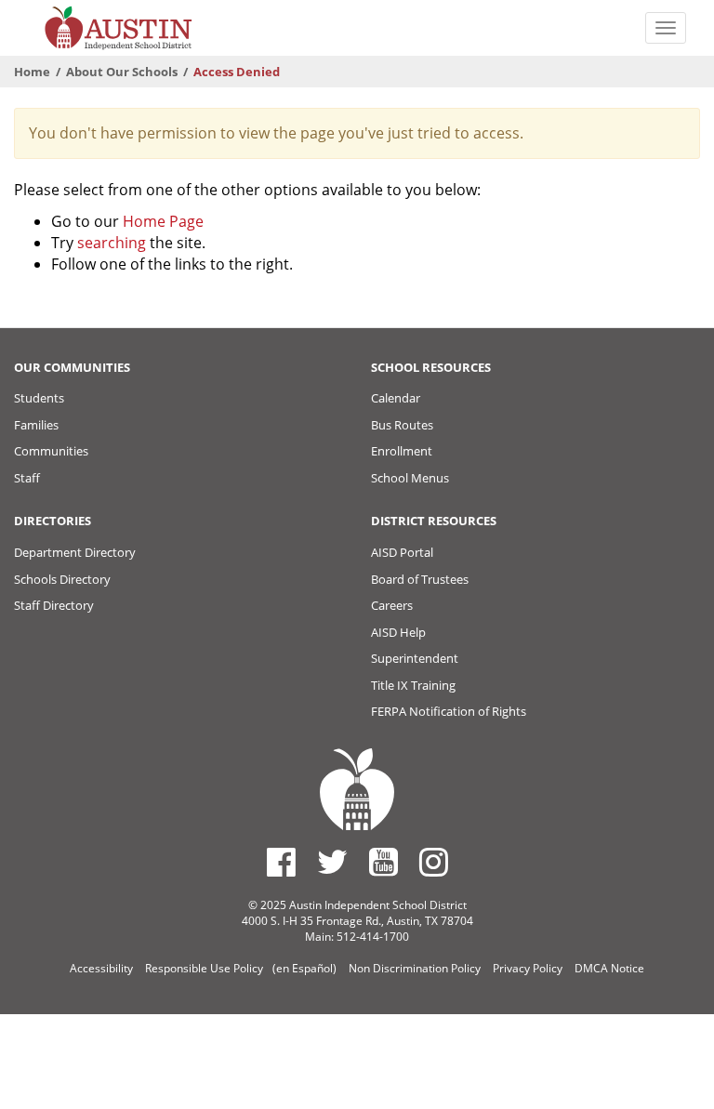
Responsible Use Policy (204, 968)
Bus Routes (402, 424)
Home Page (163, 221)
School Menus (410, 477)
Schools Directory (62, 579)
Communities (51, 450)
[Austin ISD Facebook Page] (281, 861)
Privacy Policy (527, 968)
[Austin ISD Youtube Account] (383, 861)
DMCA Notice (609, 968)
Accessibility (101, 968)
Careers (392, 605)
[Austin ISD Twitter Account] (332, 861)
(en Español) (304, 968)
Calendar (395, 397)
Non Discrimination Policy (415, 968)
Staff (27, 477)
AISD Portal (402, 552)
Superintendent (414, 658)
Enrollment (401, 450)
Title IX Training (413, 685)
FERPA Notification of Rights (448, 711)
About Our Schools (122, 71)
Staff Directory (54, 605)
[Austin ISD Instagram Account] (434, 861)
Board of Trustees (420, 579)
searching (111, 242)
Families (36, 424)
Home (32, 71)
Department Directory (75, 552)
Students (39, 397)
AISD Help (398, 632)
